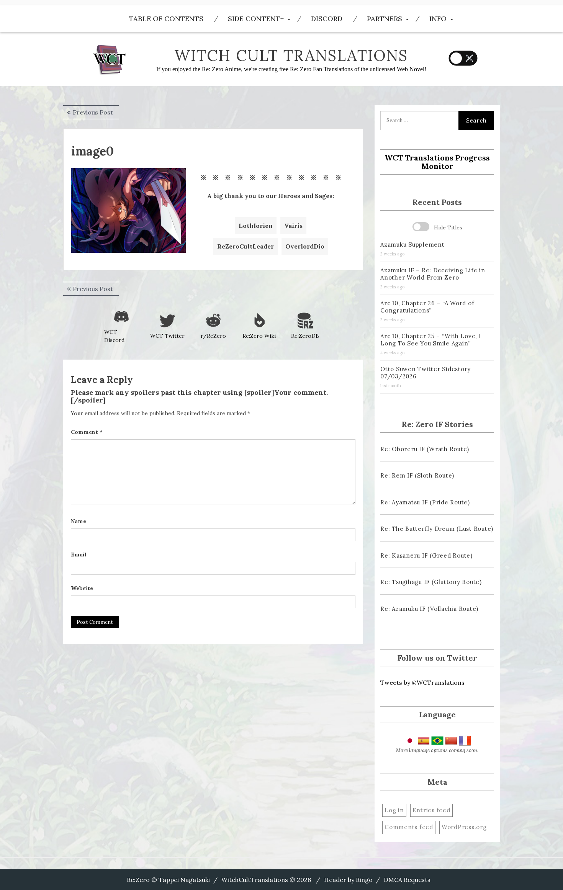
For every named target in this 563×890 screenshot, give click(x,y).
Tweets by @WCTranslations (422, 682)
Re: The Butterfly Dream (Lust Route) (436, 528)
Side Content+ (256, 18)
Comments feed (409, 827)
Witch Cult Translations (291, 55)
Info (438, 18)
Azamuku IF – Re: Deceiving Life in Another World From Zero (432, 274)
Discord (326, 18)
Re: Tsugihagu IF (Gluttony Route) (431, 582)
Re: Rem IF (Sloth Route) (417, 475)
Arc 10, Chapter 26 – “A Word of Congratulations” (427, 306)
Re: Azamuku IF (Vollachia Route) (429, 608)
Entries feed (431, 810)
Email (79, 554)
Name (78, 521)
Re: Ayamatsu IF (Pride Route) (425, 502)
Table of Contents (166, 18)
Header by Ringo (348, 879)
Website (82, 588)
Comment (87, 432)
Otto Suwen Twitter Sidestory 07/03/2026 (425, 372)
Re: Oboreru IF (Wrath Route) (424, 449)
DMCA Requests (407, 879)
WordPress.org (464, 827)
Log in (394, 810)
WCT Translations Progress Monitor (437, 162)
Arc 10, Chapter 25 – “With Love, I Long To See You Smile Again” (430, 339)
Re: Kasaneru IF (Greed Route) (426, 555)
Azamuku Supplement (412, 244)
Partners (384, 18)
